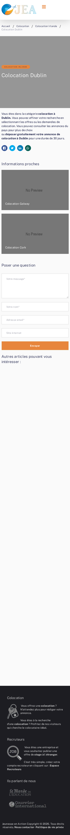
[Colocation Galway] (35, 190)
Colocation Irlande (15, 67)
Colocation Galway (17, 203)
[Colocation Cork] (35, 234)
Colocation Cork (15, 247)
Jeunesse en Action (14, 823)
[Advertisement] (35, 522)
